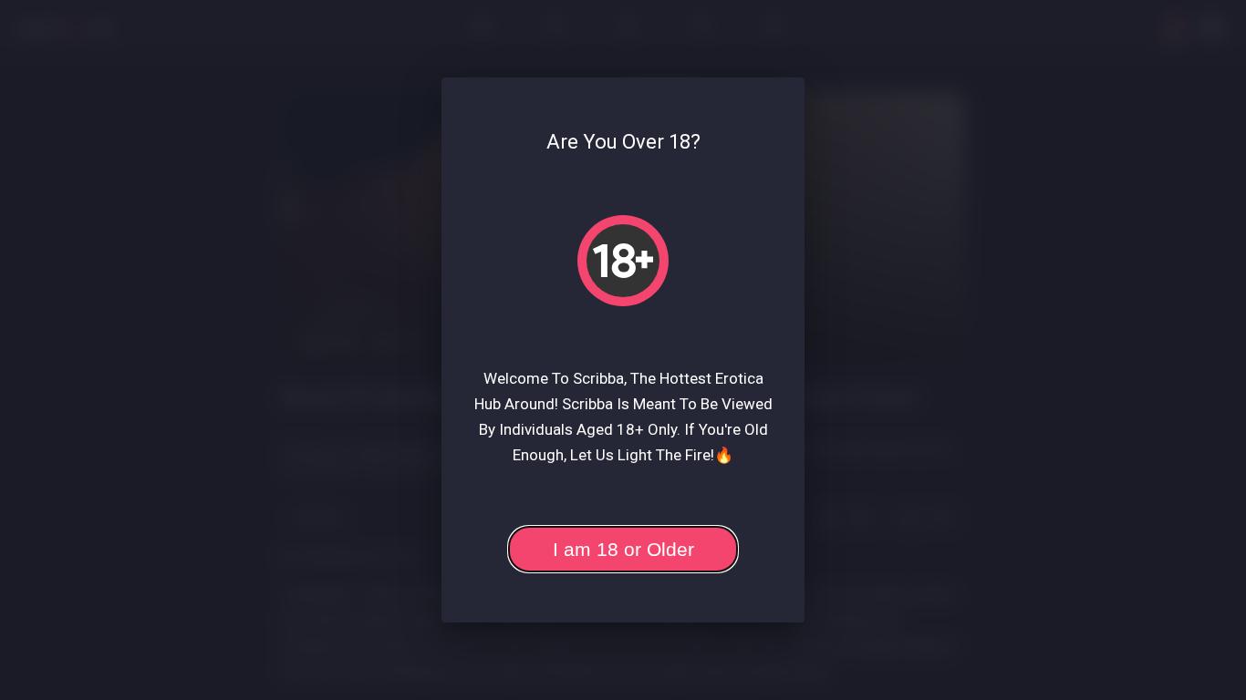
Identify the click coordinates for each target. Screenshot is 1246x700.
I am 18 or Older (623, 549)
